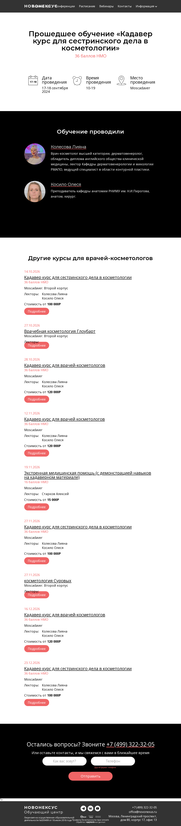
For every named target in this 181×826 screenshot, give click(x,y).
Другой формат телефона (105, 767)
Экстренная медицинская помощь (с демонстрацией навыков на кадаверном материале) (87, 475)
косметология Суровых (47, 580)
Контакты (125, 6)
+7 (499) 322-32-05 (130, 744)
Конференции (65, 6)
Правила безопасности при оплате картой (90, 820)
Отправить (90, 776)
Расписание (87, 6)
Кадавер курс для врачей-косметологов (64, 365)
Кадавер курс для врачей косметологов (64, 419)
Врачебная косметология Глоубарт (59, 331)
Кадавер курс (42, 6)
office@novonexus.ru (143, 812)
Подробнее (37, 311)
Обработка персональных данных (90, 822)
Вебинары (106, 6)
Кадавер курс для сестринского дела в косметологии (78, 277)
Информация (145, 6)
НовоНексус (41, 808)
